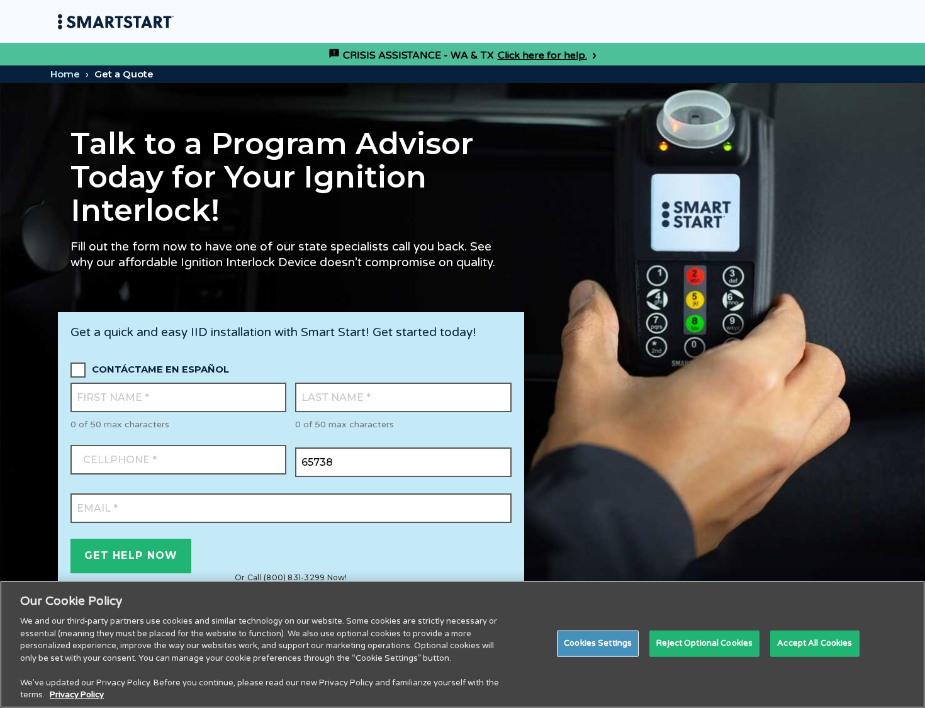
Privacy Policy (77, 695)
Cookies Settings (598, 643)
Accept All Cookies (814, 643)
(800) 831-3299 (294, 577)
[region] (462, 644)
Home (65, 74)
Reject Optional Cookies (704, 643)
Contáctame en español (160, 369)
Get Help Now (130, 555)
